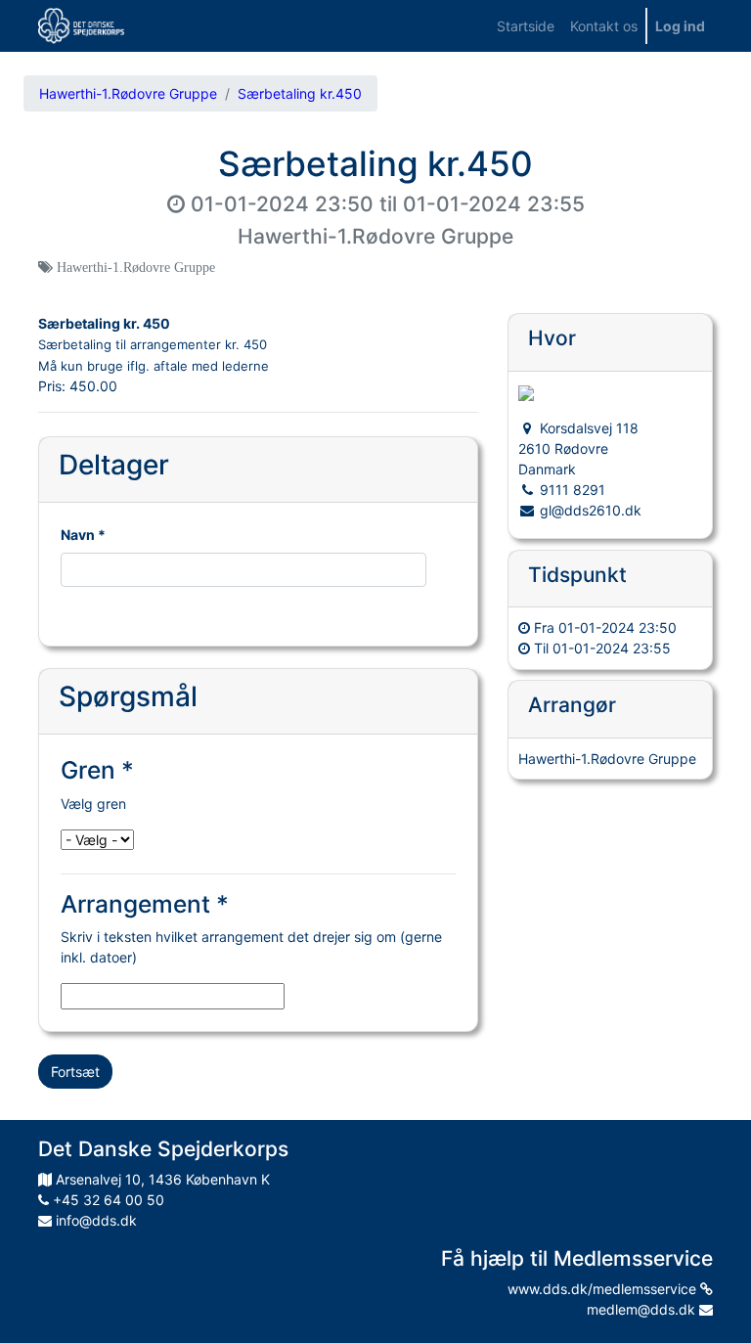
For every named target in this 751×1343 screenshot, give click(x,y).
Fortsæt (75, 1071)
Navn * (83, 534)
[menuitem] (525, 26)
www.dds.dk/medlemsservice (604, 1288)
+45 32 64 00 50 (106, 1199)
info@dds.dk (94, 1220)
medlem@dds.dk (643, 1309)
